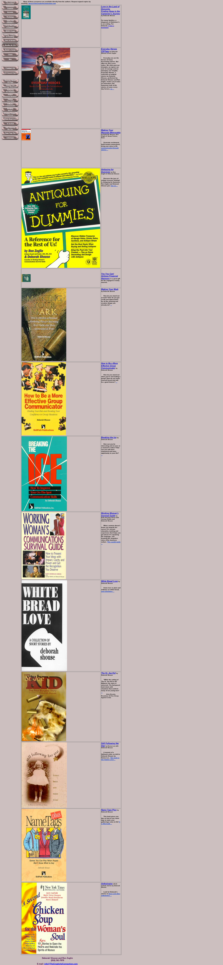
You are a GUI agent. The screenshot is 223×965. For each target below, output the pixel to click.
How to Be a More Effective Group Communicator (109, 365)
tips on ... (114, 186)
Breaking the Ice (108, 437)
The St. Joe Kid (108, 673)
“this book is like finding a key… (110, 758)
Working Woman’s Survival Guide (109, 514)
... (111, 305)
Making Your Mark (109, 289)
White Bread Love (109, 581)
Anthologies (107, 884)
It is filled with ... (110, 823)
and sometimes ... (107, 591)
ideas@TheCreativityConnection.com (42, 3)
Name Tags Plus (109, 810)
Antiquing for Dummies (107, 170)
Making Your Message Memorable (110, 131)
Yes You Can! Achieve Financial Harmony (109, 276)
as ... (112, 89)
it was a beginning (107, 26)
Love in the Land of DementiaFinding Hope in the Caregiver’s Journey (110, 10)
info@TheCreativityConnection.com (61, 964)
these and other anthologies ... (110, 894)
